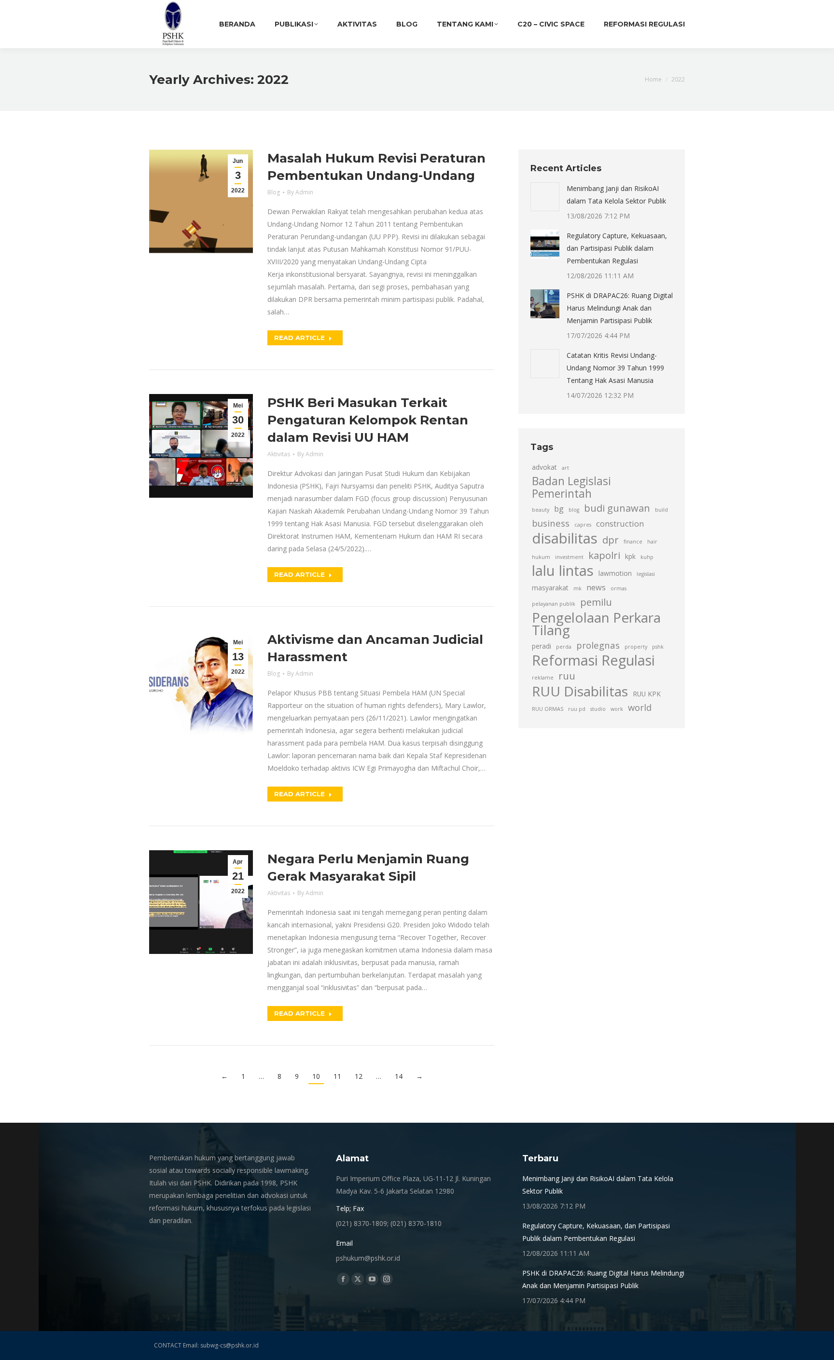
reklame (543, 677)
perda (563, 646)
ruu (566, 675)
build (661, 509)
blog (574, 509)
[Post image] (544, 196)
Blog (273, 192)
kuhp (646, 557)
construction (620, 523)
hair (652, 541)
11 (337, 1076)
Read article (299, 337)
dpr (610, 539)
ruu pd (576, 709)
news (596, 587)
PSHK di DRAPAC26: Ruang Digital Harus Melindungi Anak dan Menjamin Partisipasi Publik (620, 308)
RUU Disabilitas (580, 691)
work (617, 709)
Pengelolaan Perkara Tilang (596, 623)
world (640, 707)
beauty (540, 509)
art (565, 467)
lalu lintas (563, 570)
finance (633, 541)
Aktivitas (278, 454)
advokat (544, 467)
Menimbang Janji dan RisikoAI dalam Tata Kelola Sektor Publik (616, 194)
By (300, 192)
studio (598, 709)
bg (559, 508)
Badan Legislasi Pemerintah (571, 487)
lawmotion (615, 573)
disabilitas (565, 538)
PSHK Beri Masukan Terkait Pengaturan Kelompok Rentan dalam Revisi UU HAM (367, 420)
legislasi (646, 574)
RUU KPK (647, 693)
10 (316, 1076)
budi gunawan (617, 508)
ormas (618, 588)
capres (582, 524)
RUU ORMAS (547, 709)
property (636, 646)
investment (569, 557)
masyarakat (550, 587)
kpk (630, 556)
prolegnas (598, 645)
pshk (658, 646)
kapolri (604, 555)
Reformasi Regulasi (593, 660)
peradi (541, 646)
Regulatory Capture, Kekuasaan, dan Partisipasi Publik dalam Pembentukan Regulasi (617, 248)
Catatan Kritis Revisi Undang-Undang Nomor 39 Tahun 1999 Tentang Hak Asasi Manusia (615, 368)
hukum (541, 557)
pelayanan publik (553, 603)
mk (577, 588)
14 (399, 1076)
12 (358, 1076)
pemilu (596, 602)
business (551, 523)
